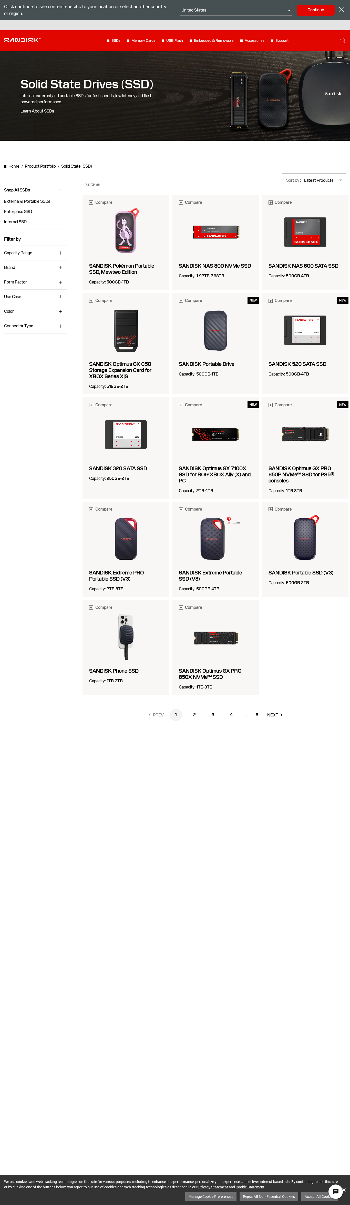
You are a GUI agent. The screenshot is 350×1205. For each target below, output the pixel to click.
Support (282, 40)
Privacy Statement (213, 1186)
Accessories (254, 40)
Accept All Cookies (319, 1196)
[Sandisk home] (22, 40)
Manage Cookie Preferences (211, 1196)
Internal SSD (15, 222)
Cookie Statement (250, 1186)
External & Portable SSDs (27, 201)
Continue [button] (315, 10)
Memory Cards (143, 40)
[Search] (343, 40)
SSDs (115, 40)
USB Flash (174, 40)
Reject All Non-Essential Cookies (269, 1196)
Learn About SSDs (37, 111)
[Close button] (341, 10)
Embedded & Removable (214, 40)
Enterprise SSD (18, 211)
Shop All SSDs (17, 190)
